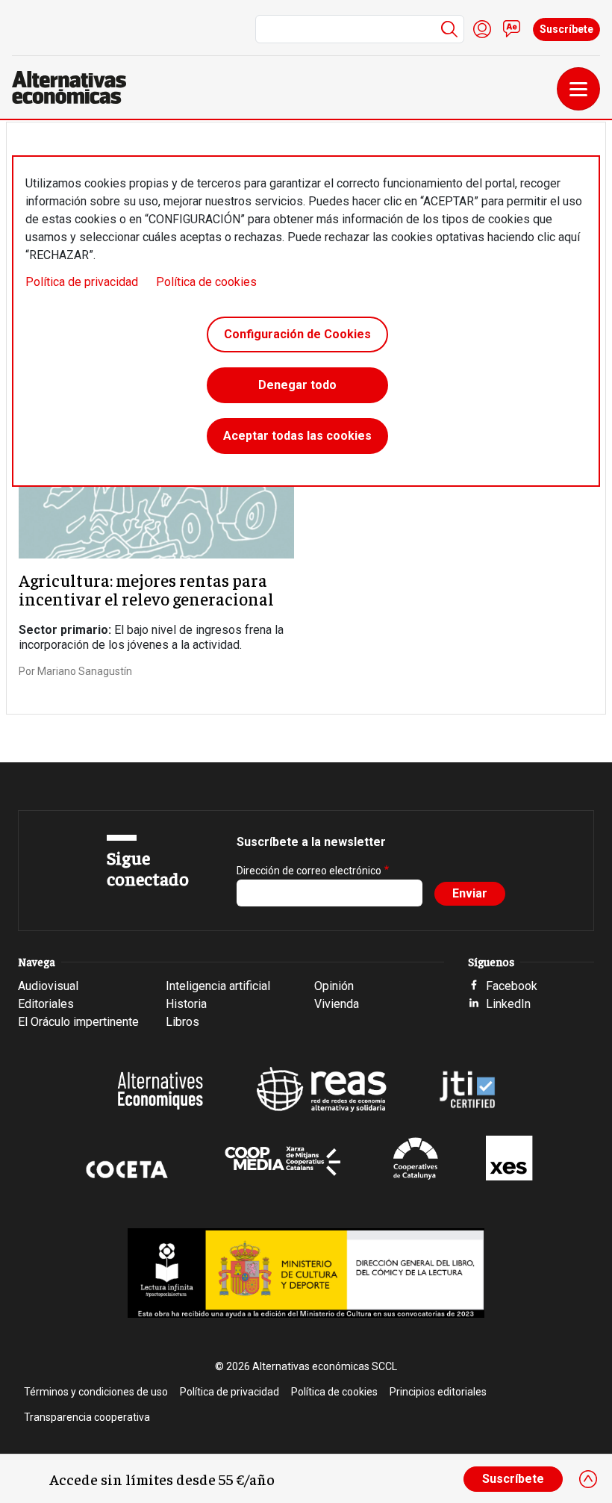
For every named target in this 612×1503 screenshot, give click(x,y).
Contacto (512, 29)
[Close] (588, 1479)
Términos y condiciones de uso (96, 1392)
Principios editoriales (438, 1392)
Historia (186, 1004)
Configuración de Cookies (297, 334)
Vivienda (336, 1004)
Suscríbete (566, 29)
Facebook (511, 986)
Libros (182, 1022)
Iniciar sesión (482, 29)
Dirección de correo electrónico (309, 871)
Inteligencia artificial (218, 986)
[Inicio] (75, 87)
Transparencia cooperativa (87, 1417)
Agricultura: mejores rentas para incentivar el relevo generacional (146, 589)
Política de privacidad (81, 282)
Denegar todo (297, 385)
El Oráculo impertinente (78, 1022)
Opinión (334, 986)
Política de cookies (206, 282)
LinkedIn (508, 1004)
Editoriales (46, 1004)
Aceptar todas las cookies (297, 436)
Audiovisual (48, 986)
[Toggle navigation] (578, 89)
